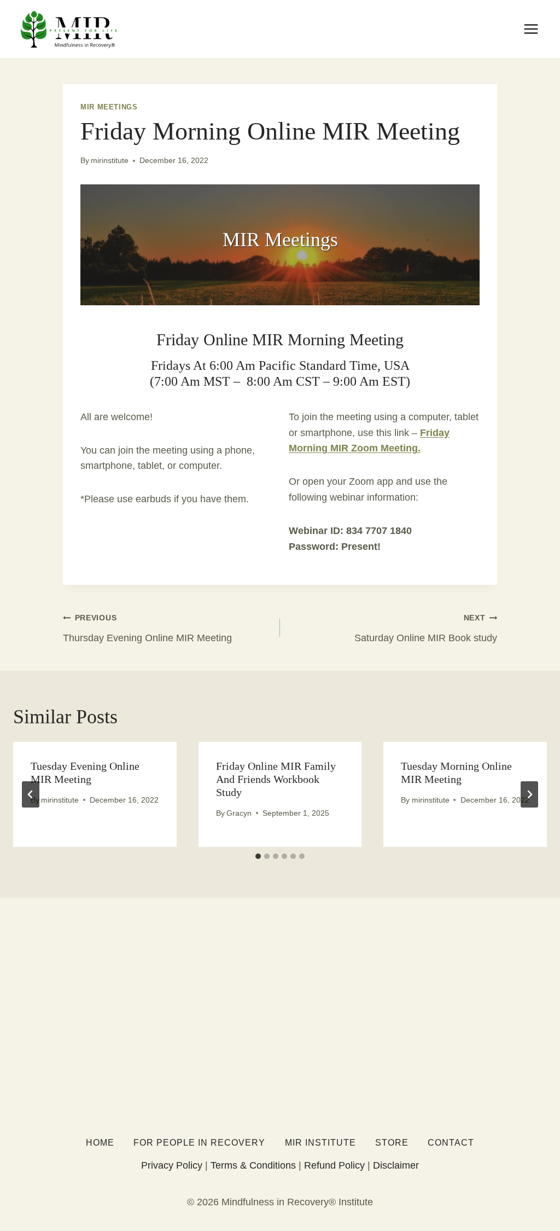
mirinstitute (110, 160)
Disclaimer (396, 1165)
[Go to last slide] (30, 794)
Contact (451, 1142)
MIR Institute (320, 1142)
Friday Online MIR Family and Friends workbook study (276, 779)
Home (100, 1142)
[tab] (258, 856)
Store (392, 1142)
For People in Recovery (199, 1142)
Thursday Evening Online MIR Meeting (147, 628)
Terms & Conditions (253, 1165)
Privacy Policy (171, 1165)
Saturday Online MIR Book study (425, 628)
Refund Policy (334, 1165)
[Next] (529, 794)
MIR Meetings (109, 107)
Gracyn (239, 813)
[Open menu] (531, 29)
